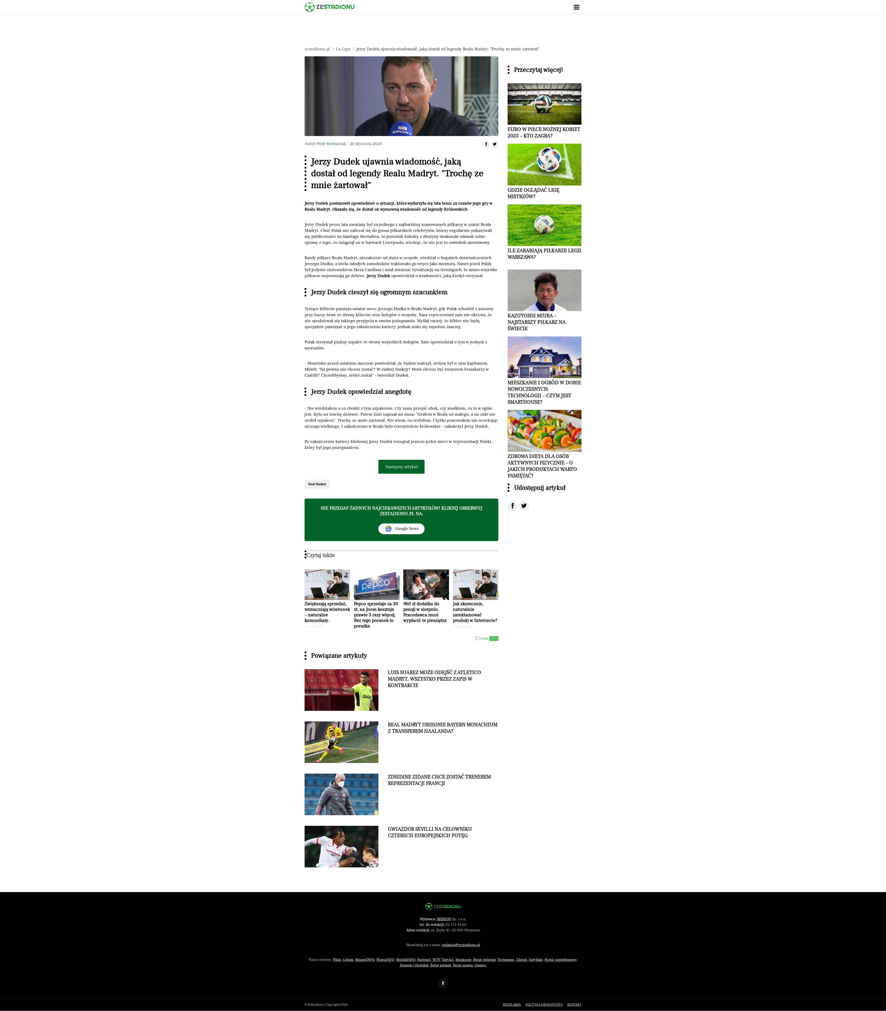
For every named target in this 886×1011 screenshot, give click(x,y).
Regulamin (512, 1005)
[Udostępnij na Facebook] (513, 506)
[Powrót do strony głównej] (443, 906)
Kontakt (574, 1005)
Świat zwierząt (484, 959)
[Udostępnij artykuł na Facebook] (486, 144)
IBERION (444, 919)
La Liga (343, 49)
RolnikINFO (405, 959)
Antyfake (536, 959)
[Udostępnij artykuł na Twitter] (494, 144)
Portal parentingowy (561, 959)
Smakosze (463, 959)
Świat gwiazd (440, 965)
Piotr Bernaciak (331, 143)
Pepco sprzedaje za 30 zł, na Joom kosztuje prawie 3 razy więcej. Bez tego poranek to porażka (376, 615)
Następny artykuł (401, 466)
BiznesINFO (364, 959)
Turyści (448, 959)
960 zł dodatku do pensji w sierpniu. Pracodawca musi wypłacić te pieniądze (425, 612)
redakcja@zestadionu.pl (461, 945)
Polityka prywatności (544, 1005)
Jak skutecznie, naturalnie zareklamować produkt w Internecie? (475, 612)
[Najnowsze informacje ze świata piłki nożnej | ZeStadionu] (329, 7)
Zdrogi (521, 959)
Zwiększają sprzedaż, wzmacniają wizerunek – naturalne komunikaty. (327, 612)
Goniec (480, 965)
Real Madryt (317, 484)
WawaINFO (385, 959)
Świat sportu (463, 965)
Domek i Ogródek (414, 965)
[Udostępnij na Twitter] (524, 506)
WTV (436, 959)
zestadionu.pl (317, 49)
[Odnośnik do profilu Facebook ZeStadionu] (443, 983)
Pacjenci (424, 959)
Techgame (506, 959)
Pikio (337, 959)
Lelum (348, 959)
